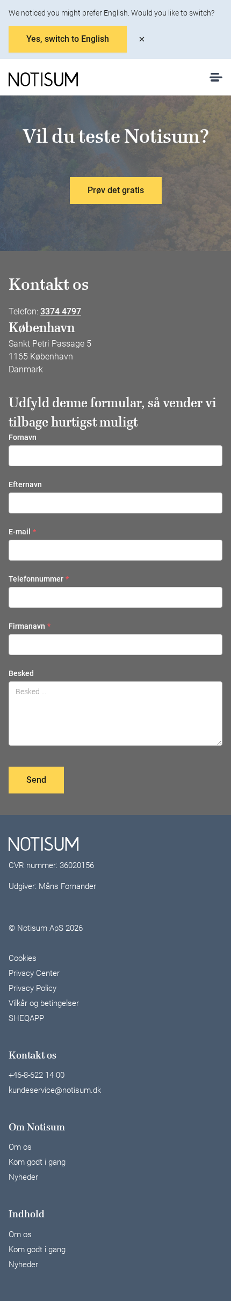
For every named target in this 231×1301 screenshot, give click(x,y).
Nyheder (23, 1177)
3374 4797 (60, 311)
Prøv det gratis (116, 190)
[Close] (141, 39)
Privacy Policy (32, 988)
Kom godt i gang (37, 1162)
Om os (20, 1147)
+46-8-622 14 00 (36, 1075)
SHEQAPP (26, 1018)
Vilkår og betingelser (44, 1003)
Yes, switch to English (67, 39)
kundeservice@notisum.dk (55, 1090)
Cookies (23, 958)
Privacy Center (34, 973)
